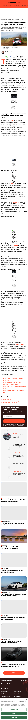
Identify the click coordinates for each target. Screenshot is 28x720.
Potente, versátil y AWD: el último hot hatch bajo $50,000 (13, 618)
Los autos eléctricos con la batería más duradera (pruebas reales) (19, 446)
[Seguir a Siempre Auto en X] (4, 684)
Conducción (3, 693)
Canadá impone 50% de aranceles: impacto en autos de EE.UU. (18, 436)
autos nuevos (6, 399)
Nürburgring (15, 202)
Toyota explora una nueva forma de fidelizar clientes (12, 524)
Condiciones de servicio (18, 425)
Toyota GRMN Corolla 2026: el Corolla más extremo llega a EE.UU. (13, 665)
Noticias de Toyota (19, 19)
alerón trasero (20, 344)
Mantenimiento (16, 5)
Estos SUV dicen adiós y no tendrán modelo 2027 (19, 474)
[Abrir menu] (1, 2)
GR (3, 291)
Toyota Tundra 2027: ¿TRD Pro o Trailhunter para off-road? (11, 547)
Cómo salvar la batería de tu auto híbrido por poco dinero (18, 465)
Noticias (15, 433)
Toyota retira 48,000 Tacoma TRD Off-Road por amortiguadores (13, 500)
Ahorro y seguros (17, 696)
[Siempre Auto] (14, 2)
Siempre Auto (4, 19)
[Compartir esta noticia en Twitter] (14, 56)
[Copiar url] (21, 56)
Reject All (14, 713)
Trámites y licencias (5, 696)
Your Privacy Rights (14, 709)
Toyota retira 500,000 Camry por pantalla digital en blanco (11, 641)
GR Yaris (15, 245)
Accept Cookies (14, 717)
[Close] (26, 699)
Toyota (11, 120)
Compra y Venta (17, 693)
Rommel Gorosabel (11, 51)
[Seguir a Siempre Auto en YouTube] (10, 684)
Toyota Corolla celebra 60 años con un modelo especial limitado (13, 594)
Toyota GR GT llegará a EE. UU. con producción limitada (12, 571)
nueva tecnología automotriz (10, 402)
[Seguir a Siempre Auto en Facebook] (1, 684)
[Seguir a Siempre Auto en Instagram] (7, 684)
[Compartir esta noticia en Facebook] (10, 56)
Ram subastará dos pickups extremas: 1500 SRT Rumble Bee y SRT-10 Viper (18, 455)
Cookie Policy (20, 706)
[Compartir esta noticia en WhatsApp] (7, 56)
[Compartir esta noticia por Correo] (17, 56)
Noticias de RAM (17, 452)
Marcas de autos (6, 5)
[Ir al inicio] (6, 680)
